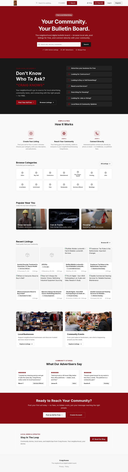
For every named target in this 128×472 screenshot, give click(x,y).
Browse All (104, 242)
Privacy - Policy (64, 466)
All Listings (104, 163)
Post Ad (100, 3)
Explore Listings (25, 344)
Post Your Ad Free (25, 102)
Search (73, 3)
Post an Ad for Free (53, 415)
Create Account (76, 415)
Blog (90, 3)
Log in (109, 3)
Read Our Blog (100, 439)
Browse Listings (46, 102)
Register (118, 3)
